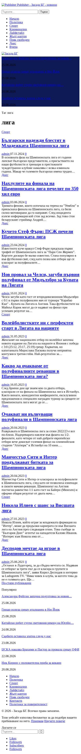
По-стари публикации (16, 583)
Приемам (37, 721)
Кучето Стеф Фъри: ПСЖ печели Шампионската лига (37, 234)
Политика (16, 22)
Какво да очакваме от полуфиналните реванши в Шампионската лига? (30, 371)
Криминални (18, 29)
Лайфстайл (16, 32)
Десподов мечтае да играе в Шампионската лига (31, 551)
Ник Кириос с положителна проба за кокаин (31, 662)
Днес (12, 43)
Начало (14, 18)
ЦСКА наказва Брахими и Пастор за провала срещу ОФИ (40, 649)
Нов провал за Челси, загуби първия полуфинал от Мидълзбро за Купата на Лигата (40, 280)
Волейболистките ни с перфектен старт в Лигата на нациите (37, 325)
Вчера (13, 47)
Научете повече (54, 721)
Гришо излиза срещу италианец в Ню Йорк (31, 71)
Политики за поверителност (28, 704)
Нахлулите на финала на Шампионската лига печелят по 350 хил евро (40, 188)
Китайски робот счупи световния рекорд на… (33, 84)
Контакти (15, 700)
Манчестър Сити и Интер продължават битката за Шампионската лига (29, 462)
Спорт (13, 25)
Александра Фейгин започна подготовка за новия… (37, 58)
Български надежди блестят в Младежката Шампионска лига (35, 143)
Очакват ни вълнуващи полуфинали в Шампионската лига (39, 417)
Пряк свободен (19, 39)
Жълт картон (18, 36)
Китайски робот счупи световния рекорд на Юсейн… (38, 623)
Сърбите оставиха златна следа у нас (26, 98)
